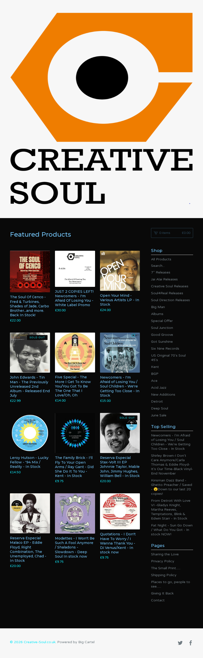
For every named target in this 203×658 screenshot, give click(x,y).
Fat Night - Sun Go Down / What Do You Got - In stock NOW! (172, 529)
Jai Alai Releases (164, 279)
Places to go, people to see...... (170, 584)
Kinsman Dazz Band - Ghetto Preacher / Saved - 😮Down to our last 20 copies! (171, 487)
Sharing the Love (165, 554)
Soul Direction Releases (170, 300)
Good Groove (162, 335)
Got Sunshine (162, 342)
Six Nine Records (165, 348)
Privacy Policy (162, 561)
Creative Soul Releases (169, 286)
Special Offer (162, 321)
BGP (154, 374)
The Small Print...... (165, 568)
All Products (161, 259)
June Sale (158, 415)
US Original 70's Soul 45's (168, 357)
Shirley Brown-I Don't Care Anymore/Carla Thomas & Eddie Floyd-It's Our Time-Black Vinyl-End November (172, 465)
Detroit (157, 401)
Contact (158, 600)
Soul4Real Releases (167, 293)
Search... (158, 266)
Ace (154, 381)
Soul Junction (162, 328)
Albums (157, 314)
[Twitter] (180, 643)
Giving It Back (162, 593)
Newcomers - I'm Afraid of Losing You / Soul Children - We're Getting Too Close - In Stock (170, 442)
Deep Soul (159, 408)
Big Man (158, 307)
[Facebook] (190, 643)
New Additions (163, 394)
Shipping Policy (164, 575)
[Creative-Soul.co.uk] (101, 108)
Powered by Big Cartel (76, 642)
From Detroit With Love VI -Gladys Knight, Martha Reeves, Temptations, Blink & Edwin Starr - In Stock (170, 510)
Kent (155, 367)
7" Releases (160, 272)
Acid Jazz (158, 388)
